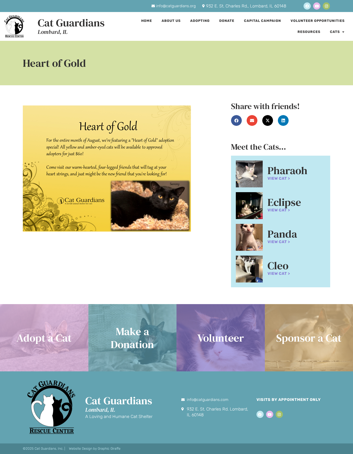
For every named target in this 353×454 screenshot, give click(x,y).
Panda (282, 233)
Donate (226, 21)
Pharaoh (287, 170)
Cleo (278, 265)
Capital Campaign (262, 21)
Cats (335, 32)
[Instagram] (326, 6)
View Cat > (279, 178)
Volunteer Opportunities (318, 21)
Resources (309, 32)
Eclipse (284, 202)
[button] (236, 120)
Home (146, 21)
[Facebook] (307, 6)
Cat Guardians (71, 22)
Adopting (200, 21)
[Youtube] (316, 6)
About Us (171, 21)
